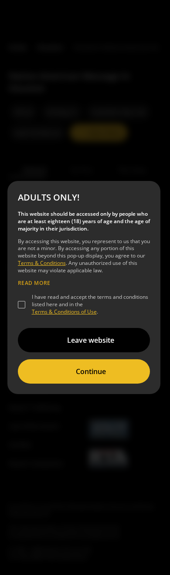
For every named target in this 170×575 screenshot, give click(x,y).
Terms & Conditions (42, 263)
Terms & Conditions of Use (64, 311)
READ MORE (34, 283)
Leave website (90, 340)
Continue (91, 371)
